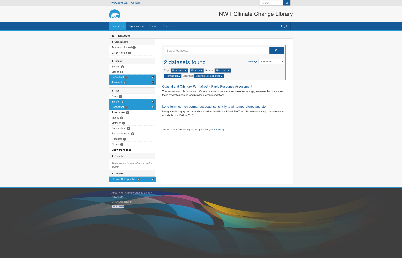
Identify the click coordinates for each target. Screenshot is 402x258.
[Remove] (185, 70)
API (206, 129)
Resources (117, 26)
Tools (166, 26)
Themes (153, 26)
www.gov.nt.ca (119, 2)
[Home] (112, 35)
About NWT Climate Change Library (131, 192)
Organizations (136, 26)
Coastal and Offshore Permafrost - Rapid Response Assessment (207, 86)
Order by (251, 61)
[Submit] (286, 3)
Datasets (124, 35)
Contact (135, 2)
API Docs (218, 129)
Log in (284, 26)
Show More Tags (121, 150)
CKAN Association (121, 201)
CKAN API (117, 197)
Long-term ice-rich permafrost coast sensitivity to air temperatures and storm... (217, 106)
